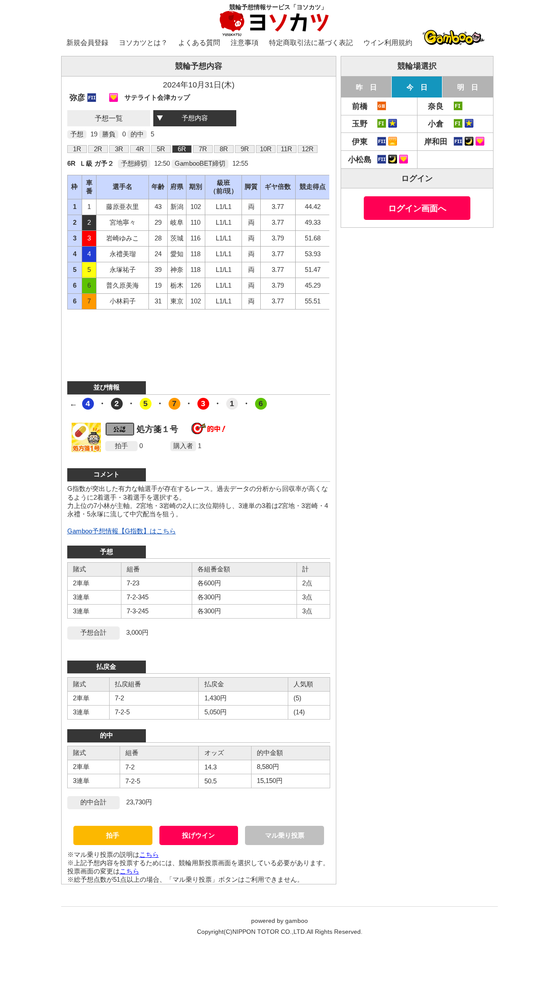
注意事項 (245, 42)
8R (224, 149)
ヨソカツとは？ (143, 42)
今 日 (417, 87)
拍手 (112, 835)
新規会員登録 (87, 42)
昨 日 (366, 87)
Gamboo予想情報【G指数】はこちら (121, 531)
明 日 (467, 87)
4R (140, 149)
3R (119, 149)
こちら (149, 854)
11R (286, 149)
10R (266, 149)
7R (203, 149)
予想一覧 (109, 118)
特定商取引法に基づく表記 (311, 42)
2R (98, 149)
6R (182, 149)
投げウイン (198, 835)
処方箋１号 (157, 429)
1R (77, 149)
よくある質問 (199, 42)
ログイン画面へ (417, 208)
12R (308, 149)
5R (161, 149)
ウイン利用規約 (387, 42)
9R (245, 149)
